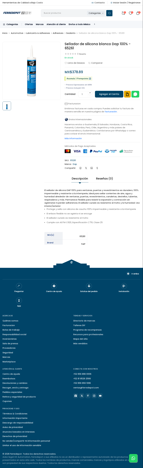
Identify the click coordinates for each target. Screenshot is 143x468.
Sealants (70, 33)
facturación (111, 111)
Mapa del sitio (80, 339)
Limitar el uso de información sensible (22, 445)
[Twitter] (86, 168)
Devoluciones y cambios (15, 383)
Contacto (99, 2)
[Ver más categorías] (94, 24)
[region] (92, 251)
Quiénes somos (10, 320)
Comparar (97, 62)
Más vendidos (80, 343)
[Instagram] (94, 395)
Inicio (5, 33)
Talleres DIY (79, 325)
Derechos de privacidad (15, 436)
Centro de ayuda (11, 374)
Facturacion (9, 325)
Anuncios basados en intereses (19, 431)
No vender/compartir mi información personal (26, 441)
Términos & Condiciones (15, 413)
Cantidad (70, 94)
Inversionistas (10, 339)
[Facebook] (80, 168)
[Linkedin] (91, 168)
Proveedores (9, 348)
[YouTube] (100, 395)
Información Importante (15, 418)
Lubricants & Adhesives (38, 33)
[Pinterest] (88, 395)
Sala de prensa (10, 343)
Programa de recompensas (87, 329)
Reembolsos (9, 378)
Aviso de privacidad (13, 427)
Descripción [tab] (80, 178)
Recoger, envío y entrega (15, 387)
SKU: (67, 160)
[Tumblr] (97, 168)
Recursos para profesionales (88, 334)
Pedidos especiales (12, 392)
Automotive (17, 33)
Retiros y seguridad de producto (19, 396)
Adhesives (58, 33)
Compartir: (70, 168)
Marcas (40, 24)
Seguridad (8, 352)
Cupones (7, 401)
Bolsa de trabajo (11, 329)
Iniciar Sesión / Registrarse (126, 2)
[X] (81, 395)
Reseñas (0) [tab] (104, 178)
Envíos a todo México (79, 24)
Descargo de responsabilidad (18, 422)
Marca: (68, 164)
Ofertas (29, 24)
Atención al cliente (56, 24)
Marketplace (9, 361)
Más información (73, 138)
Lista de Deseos (76, 62)
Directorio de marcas (84, 320)
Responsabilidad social (14, 334)
